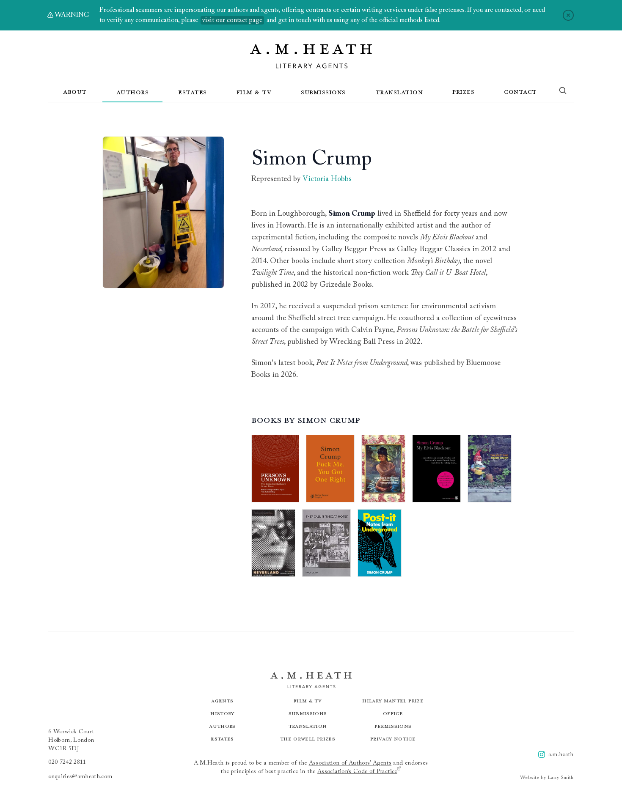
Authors (132, 91)
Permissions (393, 725)
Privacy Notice (393, 738)
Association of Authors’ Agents (350, 763)
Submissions (323, 91)
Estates (192, 91)
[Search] (563, 92)
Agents (222, 700)
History (222, 713)
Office (393, 713)
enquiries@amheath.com (80, 777)
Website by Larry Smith (547, 777)
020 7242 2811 (67, 762)
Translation (399, 91)
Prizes (463, 91)
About (75, 91)
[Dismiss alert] (568, 15)
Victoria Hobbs (327, 179)
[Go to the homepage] (311, 56)
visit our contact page (232, 20)
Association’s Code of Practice (357, 772)
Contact (520, 91)
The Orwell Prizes (307, 738)
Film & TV (254, 91)
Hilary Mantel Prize (393, 700)
